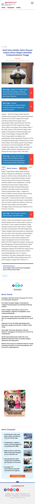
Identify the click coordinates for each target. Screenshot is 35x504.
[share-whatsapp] (19, 285)
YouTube (18, 492)
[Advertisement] (17, 27)
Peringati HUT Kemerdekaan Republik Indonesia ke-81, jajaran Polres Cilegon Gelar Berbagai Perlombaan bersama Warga (12, 468)
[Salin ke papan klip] (21, 285)
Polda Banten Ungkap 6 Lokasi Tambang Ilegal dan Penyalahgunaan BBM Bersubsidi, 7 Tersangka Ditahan (13, 444)
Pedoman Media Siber (20, 494)
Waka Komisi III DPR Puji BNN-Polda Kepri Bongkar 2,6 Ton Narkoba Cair (12, 452)
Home (3, 7)
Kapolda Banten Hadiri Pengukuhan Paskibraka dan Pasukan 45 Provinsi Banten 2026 (12, 460)
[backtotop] (17, 482)
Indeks (18, 7)
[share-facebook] (13, 285)
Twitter (15, 492)
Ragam (5, 275)
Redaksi (30, 489)
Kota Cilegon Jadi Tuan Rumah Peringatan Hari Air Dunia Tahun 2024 (16, 268)
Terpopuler (10, 7)
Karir (28, 494)
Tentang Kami (15, 495)
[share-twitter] (16, 285)
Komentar (18, 289)
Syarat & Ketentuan (25, 495)
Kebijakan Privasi (9, 494)
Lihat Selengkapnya (17, 476)
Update (23, 168)
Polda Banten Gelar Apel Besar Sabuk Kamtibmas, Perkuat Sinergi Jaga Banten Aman (12, 436)
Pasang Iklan (8, 495)
